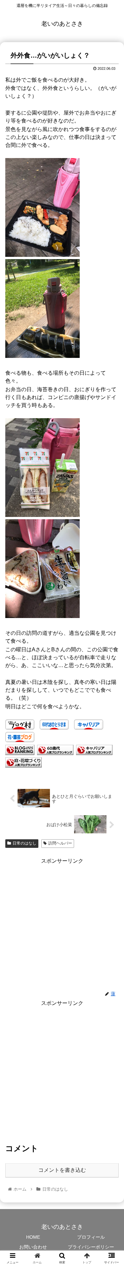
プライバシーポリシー (91, 1247)
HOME (33, 1237)
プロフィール (91, 1237)
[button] (111, 813)
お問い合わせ (33, 1247)
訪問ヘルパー (60, 843)
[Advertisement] (62, 927)
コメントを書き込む (62, 1170)
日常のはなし (24, 843)
